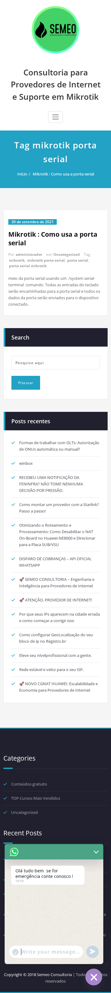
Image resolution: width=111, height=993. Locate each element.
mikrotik (17, 260)
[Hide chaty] (93, 977)
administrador (29, 254)
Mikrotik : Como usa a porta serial (63, 174)
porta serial (77, 260)
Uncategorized (66, 254)
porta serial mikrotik (28, 265)
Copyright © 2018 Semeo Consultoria (38, 974)
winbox (26, 463)
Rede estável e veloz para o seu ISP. (51, 669)
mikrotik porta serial (46, 260)
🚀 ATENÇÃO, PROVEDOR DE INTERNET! (55, 600)
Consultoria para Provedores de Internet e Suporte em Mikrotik (56, 84)
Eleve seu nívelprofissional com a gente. (55, 655)
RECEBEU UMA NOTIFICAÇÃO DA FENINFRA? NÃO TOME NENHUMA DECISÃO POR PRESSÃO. (51, 484)
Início (22, 174)
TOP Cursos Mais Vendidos (35, 798)
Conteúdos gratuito (29, 784)
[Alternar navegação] (55, 117)
